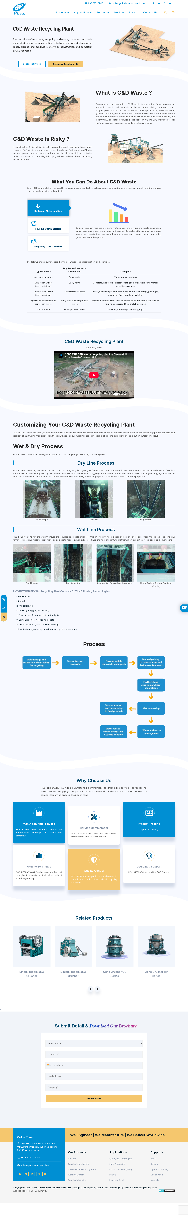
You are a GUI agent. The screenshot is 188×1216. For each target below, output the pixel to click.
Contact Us (150, 12)
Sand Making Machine (78, 1164)
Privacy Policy (150, 1187)
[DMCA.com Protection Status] (167, 1191)
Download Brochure (64, 64)
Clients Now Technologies (108, 1187)
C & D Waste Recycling (120, 1169)
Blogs (132, 12)
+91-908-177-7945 (93, 3)
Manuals (155, 1180)
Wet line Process (96, 529)
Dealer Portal (157, 1174)
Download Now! (94, 1098)
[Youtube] (170, 3)
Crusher (72, 1158)
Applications (81, 12)
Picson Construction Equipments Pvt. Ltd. (51, 1187)
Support (102, 12)
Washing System (76, 1174)
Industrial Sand (116, 1180)
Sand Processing (117, 1164)
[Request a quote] (4, 616)
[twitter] (159, 3)
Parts (153, 1158)
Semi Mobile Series (77, 1180)
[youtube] (44, 1174)
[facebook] (153, 3)
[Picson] (19, 12)
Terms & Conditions (133, 1187)
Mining (112, 1174)
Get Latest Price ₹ (32, 64)
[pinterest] (32, 1174)
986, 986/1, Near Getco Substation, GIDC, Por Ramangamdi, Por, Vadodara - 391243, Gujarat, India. (38, 1147)
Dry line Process (95, 463)
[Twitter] (26, 1174)
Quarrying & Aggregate (120, 1158)
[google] (164, 3)
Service (154, 1164)
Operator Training (159, 1169)
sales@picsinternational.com (128, 3)
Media (118, 12)
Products (61, 12)
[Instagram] (175, 3)
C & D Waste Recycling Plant (82, 1169)
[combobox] (49, 1065)
